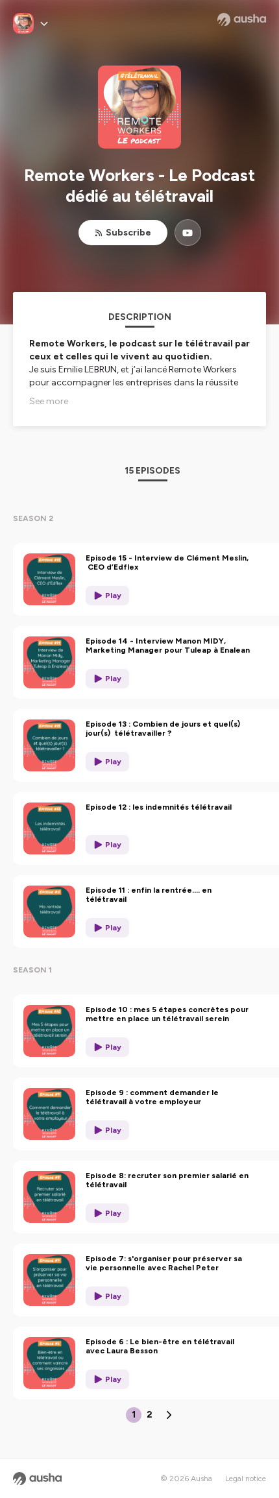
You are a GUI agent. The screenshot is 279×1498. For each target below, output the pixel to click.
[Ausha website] (241, 19)
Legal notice (245, 1478)
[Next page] (169, 1415)
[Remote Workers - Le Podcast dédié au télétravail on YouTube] (188, 232)
